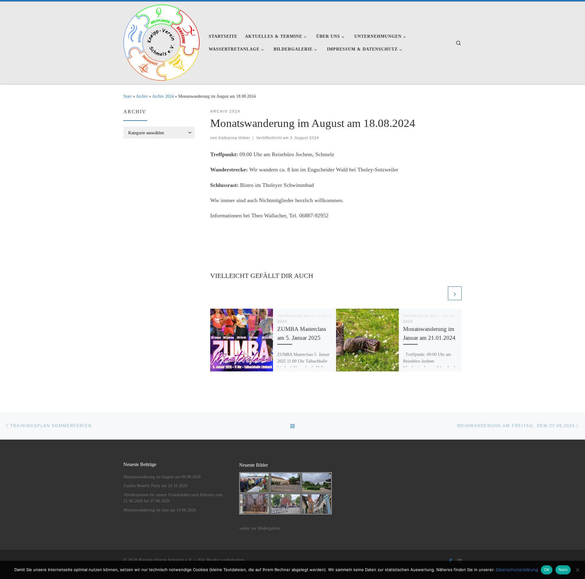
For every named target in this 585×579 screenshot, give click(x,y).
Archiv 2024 (163, 96)
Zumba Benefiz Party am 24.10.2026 (155, 485)
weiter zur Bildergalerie (259, 528)
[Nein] (577, 570)
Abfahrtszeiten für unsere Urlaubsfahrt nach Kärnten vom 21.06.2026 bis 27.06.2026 (173, 498)
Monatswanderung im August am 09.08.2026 (162, 477)
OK (547, 569)
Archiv (142, 96)
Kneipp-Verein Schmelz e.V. (166, 559)
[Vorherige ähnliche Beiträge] (440, 293)
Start (127, 96)
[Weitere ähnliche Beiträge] (455, 293)
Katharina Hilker (234, 138)
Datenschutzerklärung (517, 569)
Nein (563, 569)
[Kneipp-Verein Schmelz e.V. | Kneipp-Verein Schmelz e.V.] (161, 42)
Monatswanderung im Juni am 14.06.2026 (159, 510)
